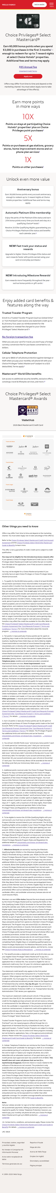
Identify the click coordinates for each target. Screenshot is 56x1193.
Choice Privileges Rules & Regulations (19, 950)
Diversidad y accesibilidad (39, 1161)
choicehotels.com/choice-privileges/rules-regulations (21, 736)
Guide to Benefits (36, 1098)
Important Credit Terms (28, 71)
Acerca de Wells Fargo (38, 1152)
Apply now (28, 76)
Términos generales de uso (12, 1164)
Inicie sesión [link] (39, 4)
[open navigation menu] (50, 4)
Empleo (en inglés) (37, 1156)
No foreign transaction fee (17, 336)
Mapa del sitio (35, 1147)
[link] (8, 4)
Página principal (36, 1165)
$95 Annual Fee (28, 66)
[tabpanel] (28, 416)
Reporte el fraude (36, 1142)
